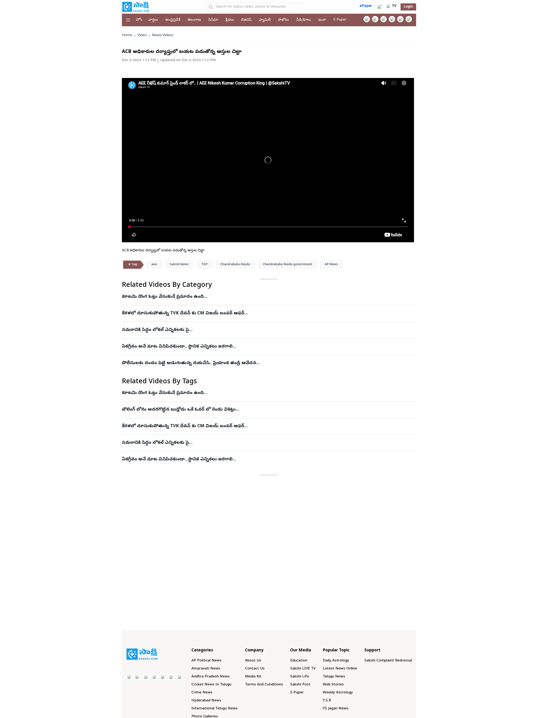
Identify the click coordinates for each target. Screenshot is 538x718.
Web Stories (333, 684)
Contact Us (255, 668)
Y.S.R (327, 700)
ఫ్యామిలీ (265, 20)
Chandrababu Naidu (235, 264)
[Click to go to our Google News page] (409, 19)
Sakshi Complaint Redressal (388, 660)
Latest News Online (340, 668)
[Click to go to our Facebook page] (367, 19)
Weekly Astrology (338, 692)
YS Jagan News (335, 708)
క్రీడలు (229, 20)
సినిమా (213, 20)
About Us (253, 660)
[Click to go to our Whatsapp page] (375, 19)
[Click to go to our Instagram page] (392, 19)
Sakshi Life (299, 676)
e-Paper (340, 19)
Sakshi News (179, 264)
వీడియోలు (303, 20)
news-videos (162, 35)
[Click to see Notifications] (379, 7)
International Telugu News (214, 708)
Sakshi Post (300, 684)
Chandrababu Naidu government (287, 264)
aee (154, 264)
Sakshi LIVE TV (302, 668)
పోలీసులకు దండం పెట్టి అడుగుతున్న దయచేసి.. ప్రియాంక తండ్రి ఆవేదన (189, 363)
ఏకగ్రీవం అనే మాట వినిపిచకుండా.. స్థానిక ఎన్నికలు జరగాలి (177, 347)
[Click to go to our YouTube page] (400, 19)
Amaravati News (205, 668)
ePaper (366, 6)
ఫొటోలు (283, 20)
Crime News (201, 692)
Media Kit (253, 676)
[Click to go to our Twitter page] (383, 19)
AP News (331, 264)
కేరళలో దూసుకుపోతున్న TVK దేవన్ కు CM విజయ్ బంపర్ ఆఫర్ (183, 313)
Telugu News (334, 676)
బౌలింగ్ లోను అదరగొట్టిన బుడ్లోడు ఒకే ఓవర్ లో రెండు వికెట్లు (179, 410)
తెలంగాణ (194, 20)
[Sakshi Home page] (135, 6)
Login (408, 7)
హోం (139, 19)
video (142, 35)
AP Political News (206, 660)
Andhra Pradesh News (210, 676)
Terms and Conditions (264, 684)
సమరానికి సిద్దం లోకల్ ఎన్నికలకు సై (155, 330)
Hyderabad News (206, 700)
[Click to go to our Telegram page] (171, 677)
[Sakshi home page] (142, 654)
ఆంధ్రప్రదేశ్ (172, 20)
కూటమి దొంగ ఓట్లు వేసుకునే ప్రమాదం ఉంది (163, 297)
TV (393, 6)
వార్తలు (153, 20)
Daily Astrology (336, 660)
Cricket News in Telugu (211, 684)
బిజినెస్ (246, 20)
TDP (204, 264)
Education (298, 660)
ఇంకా (322, 20)
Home (127, 35)
